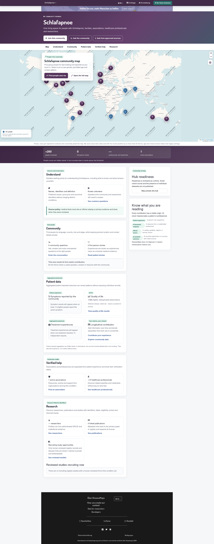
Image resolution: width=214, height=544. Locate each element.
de (118, 499)
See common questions (98, 201)
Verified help (100, 46)
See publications (95, 433)
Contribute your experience (99, 335)
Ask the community (81, 38)
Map (47, 46)
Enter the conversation (58, 255)
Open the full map (81, 75)
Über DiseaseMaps (96, 497)
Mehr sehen (128, 9)
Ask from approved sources (109, 38)
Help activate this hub (149, 191)
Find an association (56, 389)
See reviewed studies (57, 457)
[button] (50, 3)
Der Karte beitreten (163, 3)
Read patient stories (96, 255)
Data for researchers (96, 508)
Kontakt (130, 521)
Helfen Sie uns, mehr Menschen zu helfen (99, 8)
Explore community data (98, 339)
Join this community (56, 38)
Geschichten (86, 521)
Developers (96, 512)
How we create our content (96, 504)
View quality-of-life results (99, 311)
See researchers (55, 433)
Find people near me (57, 75)
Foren (107, 521)
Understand (58, 46)
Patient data (86, 46)
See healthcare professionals (100, 389)
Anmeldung (145, 2)
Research (114, 46)
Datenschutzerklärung (85, 535)
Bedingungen (129, 535)
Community (72, 46)
